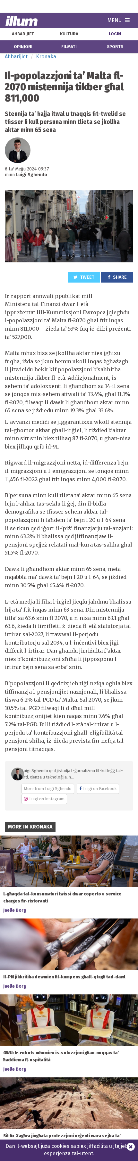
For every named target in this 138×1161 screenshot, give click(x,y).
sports (115, 46)
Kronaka (46, 57)
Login (115, 34)
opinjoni (23, 46)
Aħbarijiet (16, 57)
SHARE (119, 277)
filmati (69, 46)
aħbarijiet (23, 34)
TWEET (86, 277)
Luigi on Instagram (47, 798)
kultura (69, 34)
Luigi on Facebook (99, 788)
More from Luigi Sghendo (48, 788)
